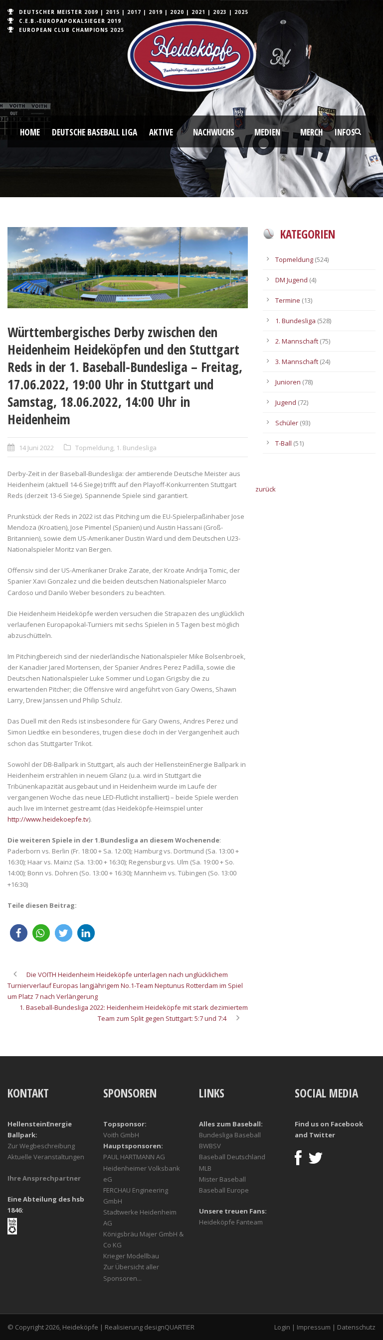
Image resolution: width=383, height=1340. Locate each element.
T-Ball (283, 443)
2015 (113, 11)
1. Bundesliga (136, 447)
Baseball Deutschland (232, 1156)
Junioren (288, 381)
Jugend (285, 402)
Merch (311, 132)
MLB (205, 1168)
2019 (156, 11)
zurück (265, 489)
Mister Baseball (222, 1179)
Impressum (314, 1327)
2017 (134, 11)
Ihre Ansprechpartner (44, 1178)
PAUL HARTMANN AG (134, 1156)
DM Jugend (291, 279)
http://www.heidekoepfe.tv (48, 819)
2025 (241, 11)
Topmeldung (94, 447)
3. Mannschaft (296, 361)
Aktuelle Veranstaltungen (45, 1156)
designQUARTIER (169, 1327)
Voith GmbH (121, 1134)
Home (30, 132)
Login (282, 1327)
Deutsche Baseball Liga (94, 132)
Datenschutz (356, 1327)
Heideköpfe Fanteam (231, 1222)
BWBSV (210, 1145)
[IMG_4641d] (127, 267)
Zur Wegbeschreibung (41, 1145)
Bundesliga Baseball (230, 1134)
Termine (287, 300)
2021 (198, 11)
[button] (18, 933)
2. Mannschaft (296, 341)
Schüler (286, 422)
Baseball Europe (224, 1190)
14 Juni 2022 (36, 447)
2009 (91, 11)
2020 (177, 11)
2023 (220, 11)
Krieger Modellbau (131, 1255)
